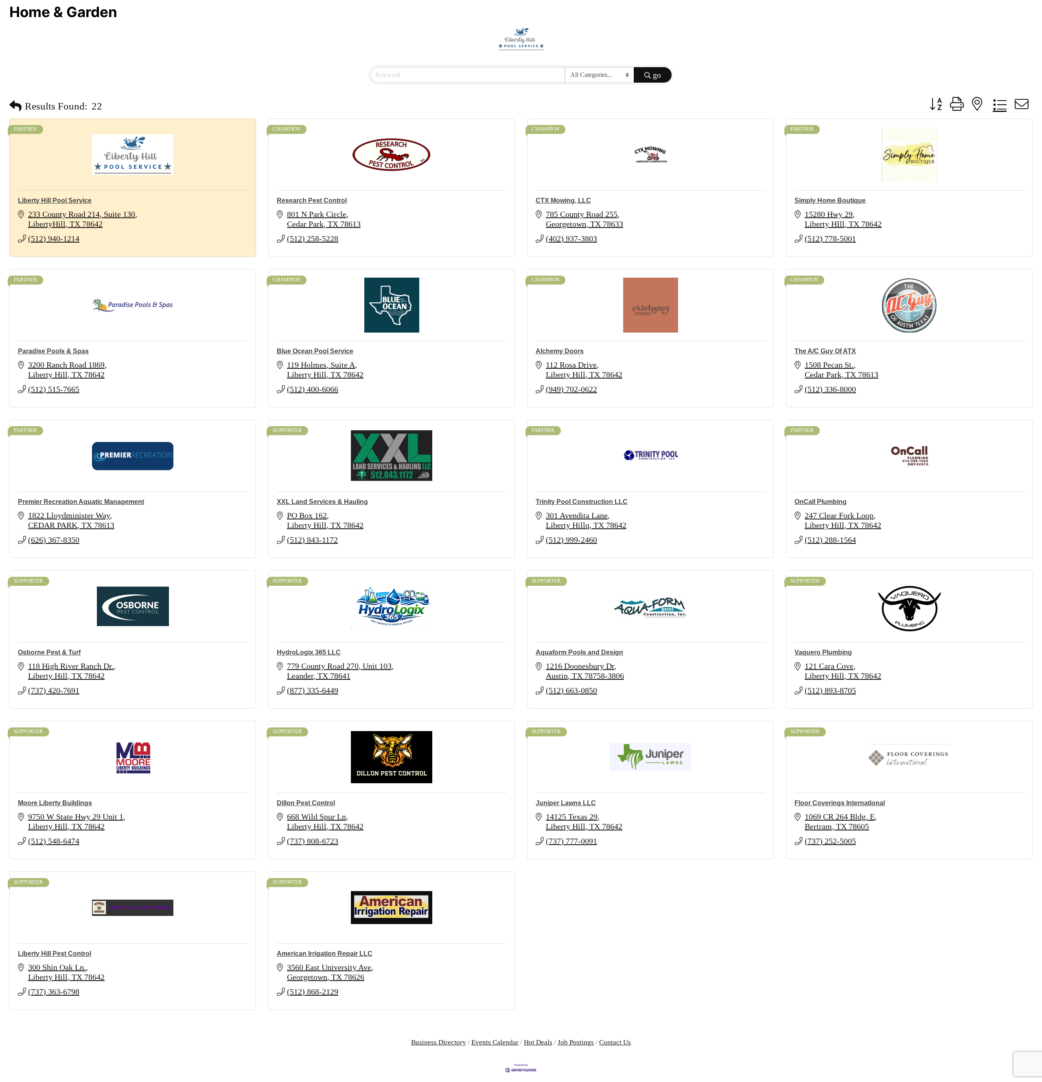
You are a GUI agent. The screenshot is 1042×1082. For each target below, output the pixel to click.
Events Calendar (495, 1042)
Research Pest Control (312, 200)
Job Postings (576, 1042)
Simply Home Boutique (830, 200)
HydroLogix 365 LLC (309, 652)
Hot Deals (538, 1042)
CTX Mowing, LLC (563, 200)
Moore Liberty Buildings (55, 802)
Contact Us (615, 1042)
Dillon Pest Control (306, 802)
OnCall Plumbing (821, 501)
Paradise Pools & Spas (53, 351)
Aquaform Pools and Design (579, 652)
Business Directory (438, 1042)
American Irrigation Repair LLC (324, 953)
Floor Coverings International (840, 802)
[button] (15, 106)
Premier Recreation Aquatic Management (81, 501)
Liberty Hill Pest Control (54, 953)
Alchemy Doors (560, 351)
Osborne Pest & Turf (49, 652)
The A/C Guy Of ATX (825, 351)
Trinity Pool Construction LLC (582, 501)
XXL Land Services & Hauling (322, 501)
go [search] (657, 74)
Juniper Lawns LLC (566, 802)
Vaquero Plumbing (823, 652)
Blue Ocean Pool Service (315, 351)
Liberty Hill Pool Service (55, 200)
